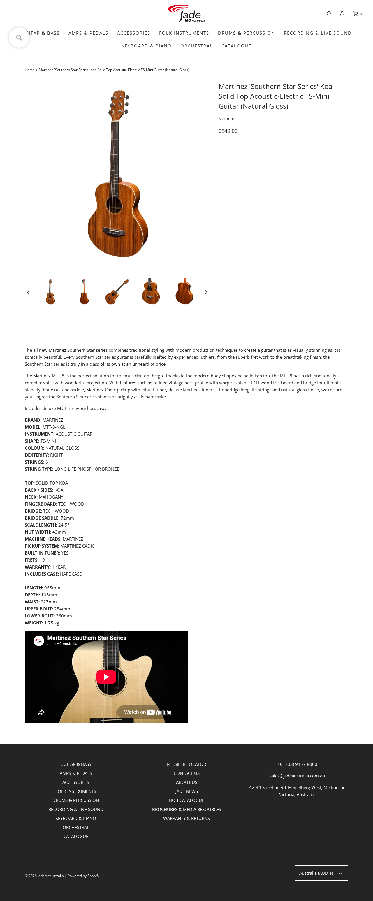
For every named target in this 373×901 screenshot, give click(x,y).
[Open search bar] (329, 13)
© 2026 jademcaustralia (44, 875)
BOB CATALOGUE (186, 800)
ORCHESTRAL (196, 46)
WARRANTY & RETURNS (186, 818)
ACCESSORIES (133, 33)
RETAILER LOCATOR (186, 764)
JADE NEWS (186, 791)
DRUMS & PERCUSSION (246, 33)
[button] (28, 292)
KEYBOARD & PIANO (147, 46)
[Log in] (342, 13)
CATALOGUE (236, 46)
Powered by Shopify (83, 875)
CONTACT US (187, 773)
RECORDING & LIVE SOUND (318, 33)
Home (30, 69)
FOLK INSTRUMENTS (184, 33)
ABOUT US (186, 782)
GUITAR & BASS (40, 33)
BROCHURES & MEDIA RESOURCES (186, 809)
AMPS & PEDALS (88, 33)
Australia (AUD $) (316, 873)
